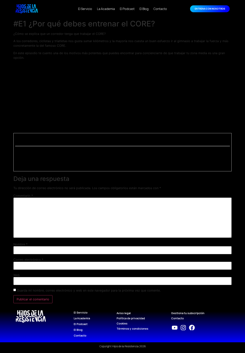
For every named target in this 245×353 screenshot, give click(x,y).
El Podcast (127, 9)
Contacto (160, 9)
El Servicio (85, 9)
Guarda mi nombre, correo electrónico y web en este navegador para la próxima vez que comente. (89, 290)
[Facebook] (191, 327)
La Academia (106, 9)
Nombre (20, 244)
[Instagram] (183, 327)
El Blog (144, 9)
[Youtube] (174, 327)
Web (16, 275)
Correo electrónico (28, 259)
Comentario (23, 195)
